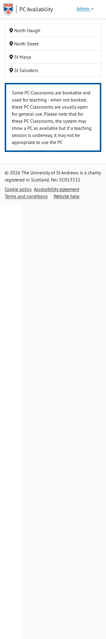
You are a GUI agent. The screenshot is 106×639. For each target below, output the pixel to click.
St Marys (22, 57)
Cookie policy (18, 189)
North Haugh (26, 30)
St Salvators (25, 70)
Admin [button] (84, 9)
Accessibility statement (56, 189)
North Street (26, 44)
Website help (67, 196)
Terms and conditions (26, 196)
